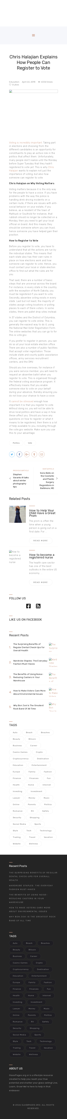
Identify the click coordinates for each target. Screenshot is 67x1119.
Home (31, 785)
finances (34, 778)
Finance (17, 778)
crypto (39, 752)
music (46, 798)
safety (45, 811)
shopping (35, 818)
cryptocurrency (21, 759)
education (18, 765)
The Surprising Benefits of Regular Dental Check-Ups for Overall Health (29, 647)
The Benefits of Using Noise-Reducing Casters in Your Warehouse (28, 677)
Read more (41, 541)
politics (16, 443)
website (17, 844)
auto (15, 732)
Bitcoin (32, 739)
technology (46, 831)
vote (30, 443)
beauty (16, 739)
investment (36, 791)
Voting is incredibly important (25, 142)
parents (32, 804)
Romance (18, 811)
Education (14, 82)
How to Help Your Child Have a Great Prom (42, 513)
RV (32, 811)
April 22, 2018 (28, 82)
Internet (47, 785)
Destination (43, 759)
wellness (33, 844)
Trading (17, 837)
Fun (49, 778)
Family (32, 772)
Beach (29, 732)
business (17, 746)
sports (37, 824)
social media (19, 824)
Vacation (48, 837)
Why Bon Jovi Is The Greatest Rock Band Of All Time (28, 707)
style (15, 831)
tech (29, 831)
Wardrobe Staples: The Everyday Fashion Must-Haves (30, 662)
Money (32, 798)
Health (16, 785)
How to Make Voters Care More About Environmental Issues (29, 692)
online (16, 804)
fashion (48, 772)
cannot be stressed (22, 401)
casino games (20, 752)
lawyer (16, 798)
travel (32, 837)
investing (17, 791)
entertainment (39, 765)
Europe (16, 772)
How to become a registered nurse (41, 556)
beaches (45, 732)
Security (17, 818)
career (33, 746)
